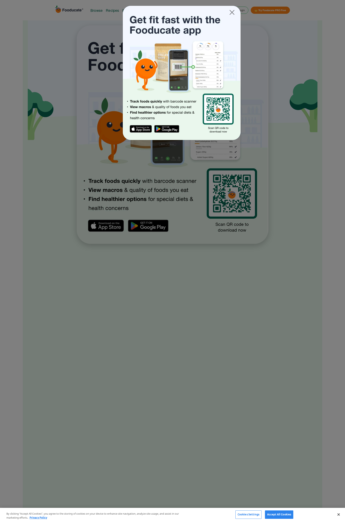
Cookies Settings (248, 514)
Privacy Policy (38, 517)
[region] (172, 515)
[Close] (232, 12)
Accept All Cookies (279, 514)
